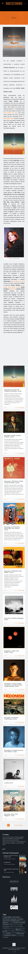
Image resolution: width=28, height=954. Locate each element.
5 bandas (7, 917)
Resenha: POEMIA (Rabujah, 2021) (14, 618)
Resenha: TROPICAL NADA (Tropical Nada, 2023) (13, 481)
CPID (19, 949)
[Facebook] (3, 849)
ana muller (10, 923)
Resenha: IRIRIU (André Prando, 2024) (12, 436)
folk (13, 932)
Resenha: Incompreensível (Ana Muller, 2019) (13, 750)
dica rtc (4, 930)
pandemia (15, 933)
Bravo (13, 926)
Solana (22, 935)
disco (18, 929)
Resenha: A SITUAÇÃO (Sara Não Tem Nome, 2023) (12, 528)
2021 (18, 920)
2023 (24, 921)
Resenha (20, 933)
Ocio (11, 934)
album (5, 922)
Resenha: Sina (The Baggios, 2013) (11, 814)
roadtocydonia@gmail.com (11, 841)
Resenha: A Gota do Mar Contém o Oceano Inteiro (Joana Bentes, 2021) (13, 685)
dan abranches (21, 928)
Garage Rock (17, 932)
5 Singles (20, 919)
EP (3, 932)
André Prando (19, 922)
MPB (8, 934)
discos (22, 930)
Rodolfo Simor (10, 935)
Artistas (6, 924)
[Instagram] (4, 849)
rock (3, 935)
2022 (21, 921)
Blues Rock (9, 926)
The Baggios (5, 937)
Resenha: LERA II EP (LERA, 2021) (11, 651)
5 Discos (13, 919)
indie (22, 932)
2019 (9, 921)
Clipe (21, 926)
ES (6, 931)
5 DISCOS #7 (8, 783)
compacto (6, 928)
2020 (13, 920)
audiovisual (15, 924)
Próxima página (18, 825)
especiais (9, 932)
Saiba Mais (21, 407)
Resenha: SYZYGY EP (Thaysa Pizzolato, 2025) (12, 390)
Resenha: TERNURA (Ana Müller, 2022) (13, 571)
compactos (11, 928)
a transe (11, 924)
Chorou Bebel (17, 926)
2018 (5, 921)
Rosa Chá (18, 935)
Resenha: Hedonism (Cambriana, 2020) (11, 718)
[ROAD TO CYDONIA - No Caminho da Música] (14, 3)
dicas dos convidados (10, 930)
